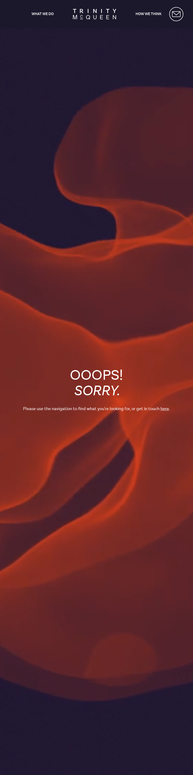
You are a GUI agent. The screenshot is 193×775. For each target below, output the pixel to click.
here (165, 408)
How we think (148, 14)
